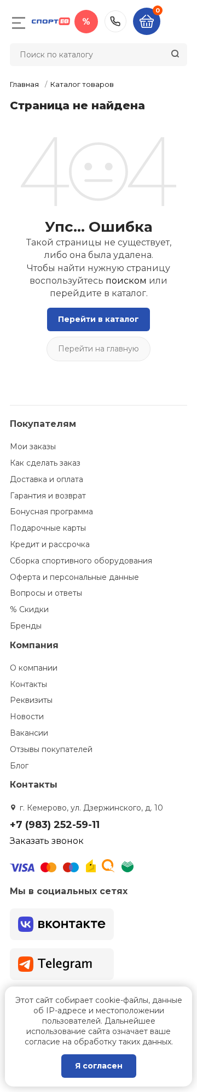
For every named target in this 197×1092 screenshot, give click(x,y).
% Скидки (29, 609)
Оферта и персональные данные (74, 577)
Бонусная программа (51, 511)
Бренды (26, 626)
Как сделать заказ (45, 463)
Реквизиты (31, 700)
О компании (33, 668)
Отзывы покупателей (51, 749)
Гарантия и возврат (48, 496)
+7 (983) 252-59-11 (115, 21)
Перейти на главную (98, 349)
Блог (19, 766)
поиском (126, 280)
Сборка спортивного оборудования (81, 561)
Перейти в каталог (98, 319)
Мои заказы (33, 446)
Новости (27, 716)
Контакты (28, 684)
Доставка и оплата (46, 479)
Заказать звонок (47, 841)
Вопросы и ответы (46, 593)
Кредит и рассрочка (50, 544)
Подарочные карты (48, 528)
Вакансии (29, 733)
